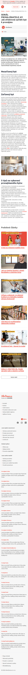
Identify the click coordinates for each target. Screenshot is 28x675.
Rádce (2, 11)
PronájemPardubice (6, 530)
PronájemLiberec (6, 510)
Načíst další (14, 377)
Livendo (12, 1)
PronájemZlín (5, 539)
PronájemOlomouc (6, 520)
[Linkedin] (26, 423)
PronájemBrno (5, 481)
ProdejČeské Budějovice (7, 641)
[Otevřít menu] (25, 6)
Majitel (8, 11)
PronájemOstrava (6, 491)
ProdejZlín (4, 631)
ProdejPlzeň (4, 592)
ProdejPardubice (5, 621)
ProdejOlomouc (5, 611)
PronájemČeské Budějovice (8, 548)
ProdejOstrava (5, 582)
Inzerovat (15, 6)
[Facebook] (18, 423)
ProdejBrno (4, 572)
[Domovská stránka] (2, 6)
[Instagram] (22, 423)
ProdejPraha (4, 563)
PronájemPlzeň (5, 500)
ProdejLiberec (5, 602)
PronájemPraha (5, 471)
